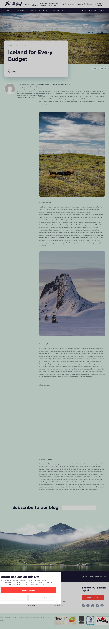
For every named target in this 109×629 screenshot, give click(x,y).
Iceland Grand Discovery (82, 477)
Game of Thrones (55, 374)
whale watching (58, 238)
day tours (78, 369)
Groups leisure (43, 4)
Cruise (71, 4)
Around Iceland (47, 353)
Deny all (14, 598)
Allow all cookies (28, 590)
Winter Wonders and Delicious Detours (67, 353)
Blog (47, 84)
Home (26, 4)
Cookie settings (42, 598)
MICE (63, 4)
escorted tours (55, 361)
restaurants (81, 240)
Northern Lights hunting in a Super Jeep (63, 371)
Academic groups (53, 4)
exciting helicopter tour (66, 487)
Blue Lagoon (94, 238)
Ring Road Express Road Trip (81, 232)
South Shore (78, 230)
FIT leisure (35, 4)
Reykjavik (89, 359)
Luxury (80, 4)
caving (67, 238)
